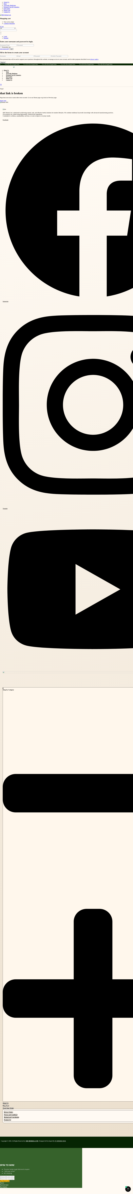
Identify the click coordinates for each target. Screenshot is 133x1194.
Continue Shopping (9, 23)
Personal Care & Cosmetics (11, 7)
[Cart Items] (11, 85)
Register (6, 38)
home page (3, 100)
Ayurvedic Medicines (10, 5)
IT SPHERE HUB (60, 1141)
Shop (5, 4)
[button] (2, 26)
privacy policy (94, 59)
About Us (6, 2)
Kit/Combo (7, 8)
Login (5, 36)
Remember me (6, 47)
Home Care (7, 10)
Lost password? (4, 49)
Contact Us (7, 12)
